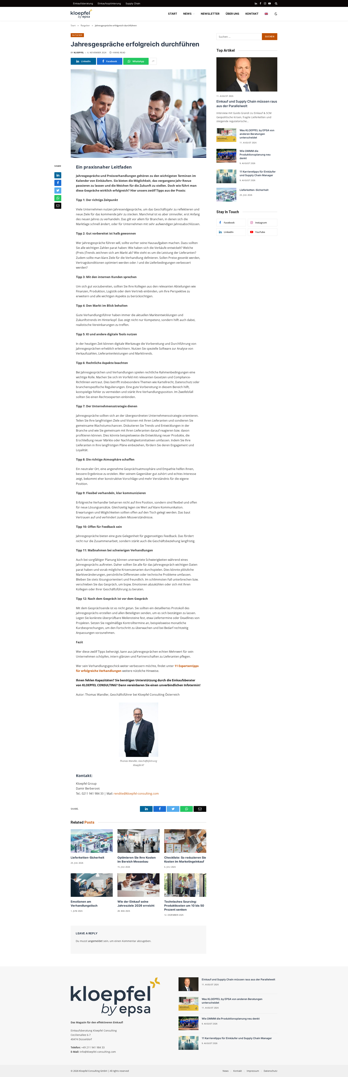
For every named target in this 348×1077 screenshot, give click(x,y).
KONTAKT (251, 13)
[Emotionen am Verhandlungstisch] (92, 885)
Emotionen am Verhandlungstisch (84, 903)
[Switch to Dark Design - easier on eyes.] (275, 13)
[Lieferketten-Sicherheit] (92, 841)
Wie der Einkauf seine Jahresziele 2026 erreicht (135, 903)
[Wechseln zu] (266, 14)
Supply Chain (133, 3)
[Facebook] (57, 183)
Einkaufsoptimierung (109, 3)
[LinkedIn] (57, 175)
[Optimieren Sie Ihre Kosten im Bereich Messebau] (138, 841)
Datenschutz (270, 1070)
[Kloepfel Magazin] (81, 13)
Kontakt (237, 1070)
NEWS (187, 13)
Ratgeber (77, 35)
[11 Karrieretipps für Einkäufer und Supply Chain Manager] (226, 176)
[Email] (57, 205)
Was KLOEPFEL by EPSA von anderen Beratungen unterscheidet (257, 134)
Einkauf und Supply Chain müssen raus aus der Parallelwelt (246, 104)
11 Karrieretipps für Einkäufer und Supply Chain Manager (258, 173)
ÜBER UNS (232, 13)
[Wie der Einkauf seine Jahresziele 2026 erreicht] (138, 885)
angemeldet (95, 941)
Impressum (253, 1070)
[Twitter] (57, 190)
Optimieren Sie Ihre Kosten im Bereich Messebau (136, 859)
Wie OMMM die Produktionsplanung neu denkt (255, 154)
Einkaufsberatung (83, 3)
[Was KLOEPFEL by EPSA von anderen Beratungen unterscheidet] (226, 135)
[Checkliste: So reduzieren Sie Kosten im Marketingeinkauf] (185, 841)
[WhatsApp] (57, 198)
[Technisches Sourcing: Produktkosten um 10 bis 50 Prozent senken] (185, 885)
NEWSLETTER (210, 13)
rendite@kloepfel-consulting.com (136, 794)
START (172, 13)
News (226, 1070)
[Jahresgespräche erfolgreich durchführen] (138, 113)
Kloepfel (79, 52)
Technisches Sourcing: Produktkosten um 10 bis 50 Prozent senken (184, 905)
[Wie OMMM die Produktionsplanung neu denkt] (226, 156)
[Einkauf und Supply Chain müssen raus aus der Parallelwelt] (246, 74)
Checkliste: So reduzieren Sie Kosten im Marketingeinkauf (185, 859)
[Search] (275, 3)
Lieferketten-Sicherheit (87, 857)
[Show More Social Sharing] (153, 61)
